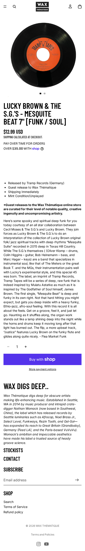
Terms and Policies (42, 534)
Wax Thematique (47, 525)
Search (8, 502)
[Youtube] (46, 544)
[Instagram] (38, 544)
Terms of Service (15, 507)
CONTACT (11, 459)
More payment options (42, 369)
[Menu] (5, 7)
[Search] (14, 6)
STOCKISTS (13, 450)
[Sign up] (77, 480)
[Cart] (80, 6)
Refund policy (13, 512)
